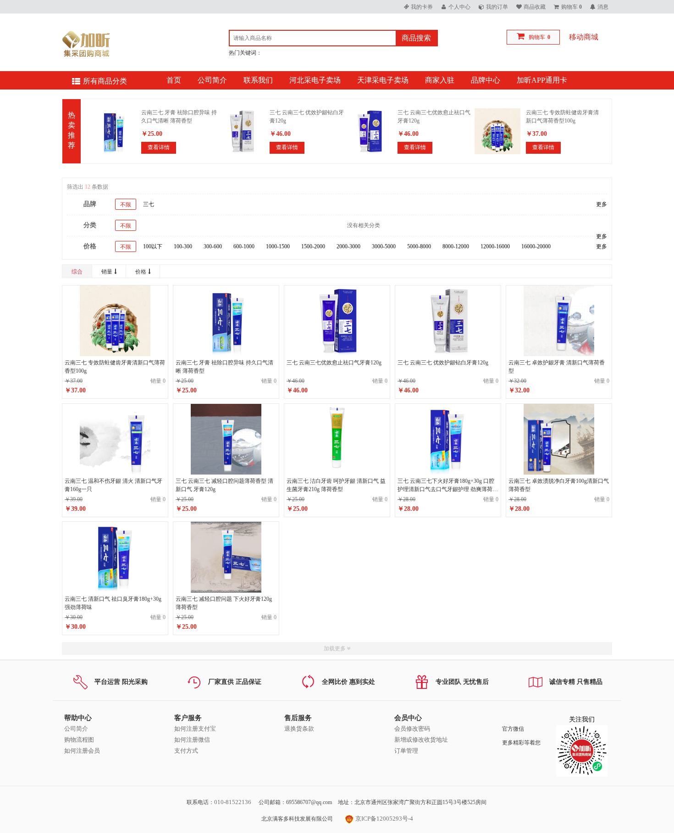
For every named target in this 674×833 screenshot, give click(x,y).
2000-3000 (348, 246)
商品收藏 (535, 7)
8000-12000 (455, 246)
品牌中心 (485, 80)
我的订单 (497, 7)
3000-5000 (384, 246)
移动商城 (583, 37)
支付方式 (186, 750)
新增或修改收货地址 (421, 739)
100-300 (183, 246)
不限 (125, 204)
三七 (148, 204)
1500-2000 (313, 246)
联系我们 (258, 80)
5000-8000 (419, 246)
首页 (173, 80)
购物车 (537, 37)
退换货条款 (299, 728)
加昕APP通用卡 (542, 80)
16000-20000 (536, 246)
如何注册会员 (82, 750)
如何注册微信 (192, 739)
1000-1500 (278, 246)
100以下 (152, 246)
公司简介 (212, 80)
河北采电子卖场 (315, 80)
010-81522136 (232, 802)
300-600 (213, 246)
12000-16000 (495, 246)
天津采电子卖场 (383, 80)
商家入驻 (439, 80)
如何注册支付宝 (195, 728)
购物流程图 (79, 739)
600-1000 (243, 246)
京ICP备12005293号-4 (383, 818)
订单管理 (406, 750)
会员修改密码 (412, 728)
